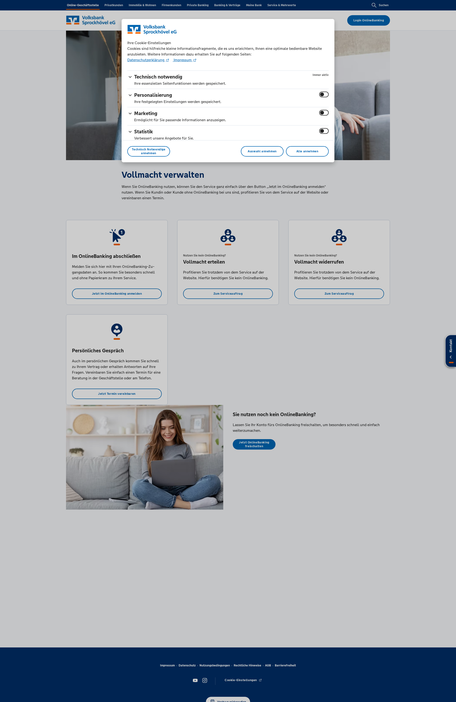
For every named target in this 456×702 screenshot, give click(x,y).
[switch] (324, 94)
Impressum (183, 60)
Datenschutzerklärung (146, 60)
